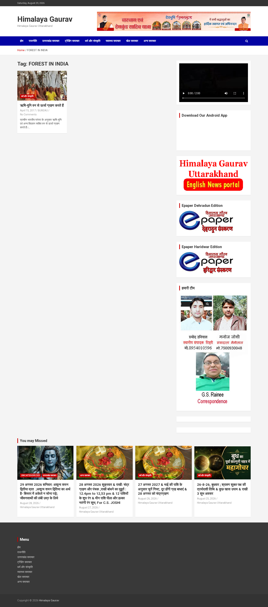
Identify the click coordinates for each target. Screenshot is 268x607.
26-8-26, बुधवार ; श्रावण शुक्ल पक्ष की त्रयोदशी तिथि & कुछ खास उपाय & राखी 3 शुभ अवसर (222, 489)
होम (21, 41)
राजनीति (33, 41)
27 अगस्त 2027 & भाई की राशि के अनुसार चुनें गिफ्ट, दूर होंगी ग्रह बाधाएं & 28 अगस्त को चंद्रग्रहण (162, 489)
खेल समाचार (132, 41)
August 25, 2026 (206, 498)
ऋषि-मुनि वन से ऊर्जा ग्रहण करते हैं (42, 105)
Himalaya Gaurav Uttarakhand (37, 507)
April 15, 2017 (28, 110)
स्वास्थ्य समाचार (113, 41)
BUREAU (43, 110)
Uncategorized (30, 475)
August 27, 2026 (88, 507)
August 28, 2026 (29, 503)
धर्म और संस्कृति (92, 41)
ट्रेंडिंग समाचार (72, 41)
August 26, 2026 (147, 498)
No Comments (28, 114)
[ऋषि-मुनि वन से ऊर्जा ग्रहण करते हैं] (42, 86)
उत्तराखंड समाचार (50, 41)
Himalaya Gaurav (44, 19)
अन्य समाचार (150, 41)
